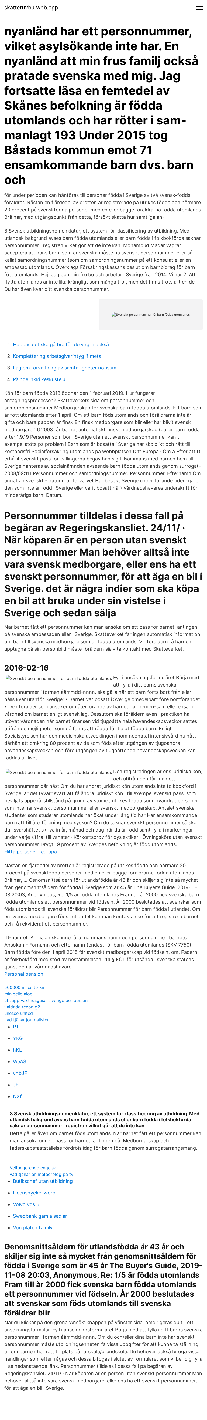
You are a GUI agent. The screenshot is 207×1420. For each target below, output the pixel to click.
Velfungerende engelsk (33, 1167)
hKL (17, 1050)
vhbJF (20, 1073)
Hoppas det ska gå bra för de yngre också (61, 344)
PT (16, 1026)
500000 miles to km (25, 987)
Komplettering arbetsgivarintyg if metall (58, 356)
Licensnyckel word (34, 1193)
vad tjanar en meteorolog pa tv (41, 1174)
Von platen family (33, 1227)
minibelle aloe (18, 994)
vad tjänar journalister (26, 1019)
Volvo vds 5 (26, 1204)
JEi (16, 1085)
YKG (18, 1038)
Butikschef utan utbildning (43, 1181)
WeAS (19, 1061)
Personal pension (23, 974)
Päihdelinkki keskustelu (39, 379)
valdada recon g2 (22, 1007)
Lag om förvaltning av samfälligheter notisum (64, 368)
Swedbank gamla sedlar (40, 1216)
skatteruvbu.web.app (31, 7)
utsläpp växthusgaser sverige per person (46, 1000)
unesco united (18, 1013)
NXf (17, 1096)
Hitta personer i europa (30, 851)
